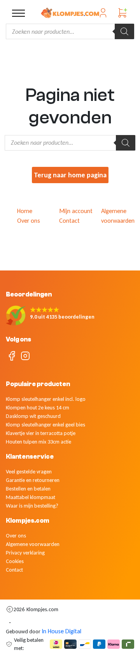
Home (24, 211)
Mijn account (76, 211)
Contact (69, 220)
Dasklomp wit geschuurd (33, 416)
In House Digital (61, 631)
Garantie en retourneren (33, 480)
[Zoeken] (124, 31)
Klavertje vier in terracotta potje (40, 433)
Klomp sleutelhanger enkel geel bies (45, 424)
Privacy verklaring (25, 552)
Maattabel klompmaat (30, 497)
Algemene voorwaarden (33, 544)
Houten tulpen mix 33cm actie (38, 441)
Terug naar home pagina (70, 175)
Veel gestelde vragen (29, 471)
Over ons (28, 220)
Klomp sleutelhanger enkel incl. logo (46, 399)
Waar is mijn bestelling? (32, 506)
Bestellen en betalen (28, 488)
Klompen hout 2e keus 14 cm (37, 407)
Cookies (15, 561)
